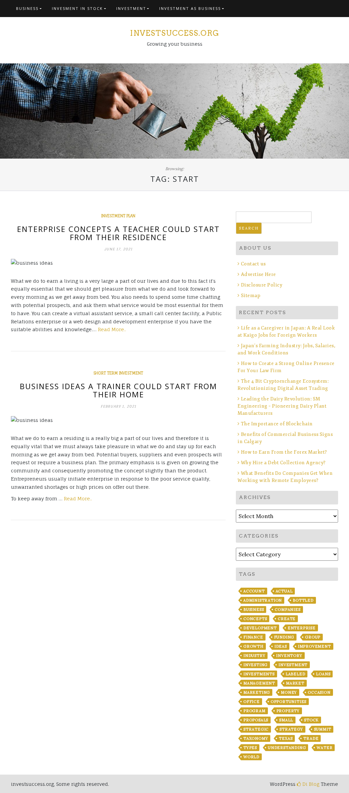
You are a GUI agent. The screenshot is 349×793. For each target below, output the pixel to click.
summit (322, 729)
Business (27, 8)
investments (259, 674)
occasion (319, 692)
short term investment (118, 373)
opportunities (288, 701)
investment (292, 664)
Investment (131, 8)
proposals (255, 720)
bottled (303, 600)
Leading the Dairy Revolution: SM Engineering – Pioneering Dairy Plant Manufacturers (282, 406)
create (286, 618)
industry (254, 655)
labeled (295, 674)
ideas (280, 646)
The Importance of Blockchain (277, 424)
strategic (256, 729)
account (254, 591)
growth (253, 646)
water (324, 747)
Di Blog (310, 784)
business (253, 609)
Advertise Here (258, 274)
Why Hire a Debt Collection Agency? (283, 463)
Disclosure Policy (261, 285)
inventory (289, 655)
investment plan (118, 216)
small (286, 720)
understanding (287, 747)
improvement (314, 646)
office (251, 701)
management (259, 683)
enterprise (302, 628)
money (289, 692)
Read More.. (112, 329)
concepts (255, 618)
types (250, 747)
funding (284, 637)
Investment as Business (190, 8)
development (260, 628)
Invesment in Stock (77, 8)
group (312, 637)
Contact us (253, 264)
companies (287, 609)
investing (255, 664)
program (254, 710)
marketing (256, 692)
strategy (291, 729)
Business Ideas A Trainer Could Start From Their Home (118, 390)
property (288, 710)
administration (262, 600)
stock (311, 720)
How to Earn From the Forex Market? (284, 452)
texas (285, 738)
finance (253, 637)
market (295, 683)
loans (323, 674)
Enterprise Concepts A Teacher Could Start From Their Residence (118, 233)
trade (310, 738)
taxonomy (255, 738)
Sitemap (250, 295)
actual (284, 591)
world (251, 756)
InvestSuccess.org (174, 33)
